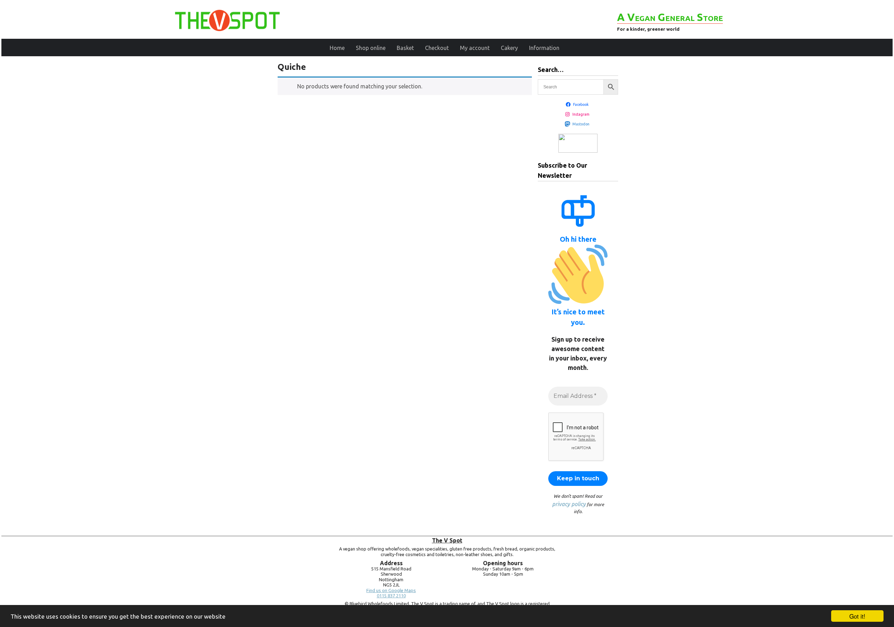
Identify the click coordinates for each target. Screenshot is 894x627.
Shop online (371, 48)
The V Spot (447, 540)
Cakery (509, 48)
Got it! (857, 616)
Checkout (437, 48)
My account (475, 48)
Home (337, 48)
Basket (405, 48)
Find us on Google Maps (391, 590)
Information (544, 48)
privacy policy (569, 504)
